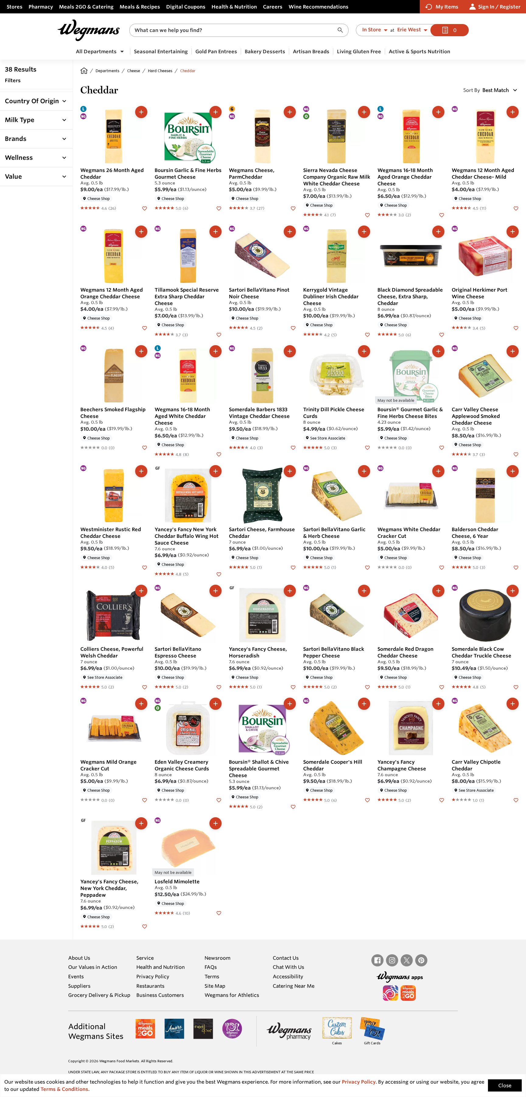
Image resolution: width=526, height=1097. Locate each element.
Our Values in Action (92, 967)
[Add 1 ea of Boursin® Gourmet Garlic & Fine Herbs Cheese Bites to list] (438, 351)
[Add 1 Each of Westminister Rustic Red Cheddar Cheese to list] (141, 471)
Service (145, 958)
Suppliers (79, 986)
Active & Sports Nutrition (419, 51)
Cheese (133, 70)
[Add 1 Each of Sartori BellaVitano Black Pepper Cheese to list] (364, 591)
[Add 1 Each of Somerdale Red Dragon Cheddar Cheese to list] (438, 591)
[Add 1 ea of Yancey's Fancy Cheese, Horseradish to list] (290, 591)
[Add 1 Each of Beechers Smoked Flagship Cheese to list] (141, 351)
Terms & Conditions (64, 1089)
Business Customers (160, 995)
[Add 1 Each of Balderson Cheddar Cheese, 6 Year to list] (513, 471)
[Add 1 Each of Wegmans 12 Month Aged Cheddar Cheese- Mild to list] (513, 112)
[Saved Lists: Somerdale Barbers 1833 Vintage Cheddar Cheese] (293, 447)
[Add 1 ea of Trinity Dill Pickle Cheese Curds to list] (364, 351)
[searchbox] (235, 30)
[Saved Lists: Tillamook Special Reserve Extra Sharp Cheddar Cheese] (219, 334)
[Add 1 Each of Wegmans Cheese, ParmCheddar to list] (290, 112)
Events (76, 976)
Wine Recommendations (319, 7)
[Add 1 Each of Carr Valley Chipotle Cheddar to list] (513, 704)
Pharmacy (41, 7)
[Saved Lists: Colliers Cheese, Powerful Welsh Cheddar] (144, 686)
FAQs (211, 967)
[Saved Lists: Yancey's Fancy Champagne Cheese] (441, 799)
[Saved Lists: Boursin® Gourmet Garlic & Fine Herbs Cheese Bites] (441, 447)
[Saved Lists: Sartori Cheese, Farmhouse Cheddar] (293, 567)
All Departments (96, 51)
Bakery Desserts (265, 51)
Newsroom (217, 958)
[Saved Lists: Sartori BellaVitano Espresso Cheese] (219, 686)
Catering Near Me (293, 986)
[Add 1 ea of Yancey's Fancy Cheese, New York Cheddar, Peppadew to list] (141, 823)
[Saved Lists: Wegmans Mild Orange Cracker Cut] (144, 799)
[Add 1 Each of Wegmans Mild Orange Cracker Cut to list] (141, 704)
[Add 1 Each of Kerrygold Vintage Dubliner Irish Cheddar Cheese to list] (364, 232)
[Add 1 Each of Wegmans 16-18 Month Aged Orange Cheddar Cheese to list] (438, 112)
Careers (272, 7)
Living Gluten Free (359, 51)
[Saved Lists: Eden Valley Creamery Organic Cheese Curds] (219, 799)
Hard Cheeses (160, 70)
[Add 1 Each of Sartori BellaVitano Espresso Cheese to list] (215, 591)
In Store (371, 30)
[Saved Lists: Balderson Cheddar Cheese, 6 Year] (516, 567)
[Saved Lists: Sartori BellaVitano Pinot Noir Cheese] (293, 327)
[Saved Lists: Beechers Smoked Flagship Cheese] (144, 447)
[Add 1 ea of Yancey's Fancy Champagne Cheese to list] (438, 704)
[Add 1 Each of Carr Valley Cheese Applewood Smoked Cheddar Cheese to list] (513, 351)
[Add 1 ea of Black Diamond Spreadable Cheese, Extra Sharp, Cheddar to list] (438, 232)
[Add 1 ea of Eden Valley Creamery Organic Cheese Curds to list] (215, 704)
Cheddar (187, 70)
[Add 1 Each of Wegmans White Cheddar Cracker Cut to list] (438, 471)
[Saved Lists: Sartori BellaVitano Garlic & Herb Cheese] (367, 567)
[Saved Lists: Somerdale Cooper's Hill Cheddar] (367, 799)
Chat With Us (288, 967)
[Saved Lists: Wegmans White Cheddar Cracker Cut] (441, 567)
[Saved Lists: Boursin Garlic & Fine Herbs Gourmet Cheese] (219, 208)
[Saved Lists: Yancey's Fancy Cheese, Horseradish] (293, 686)
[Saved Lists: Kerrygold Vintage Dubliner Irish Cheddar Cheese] (367, 334)
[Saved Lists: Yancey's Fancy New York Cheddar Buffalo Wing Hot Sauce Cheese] (219, 573)
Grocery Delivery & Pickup (99, 995)
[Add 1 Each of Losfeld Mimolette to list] (215, 823)
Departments (107, 70)
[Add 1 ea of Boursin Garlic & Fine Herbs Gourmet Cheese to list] (215, 112)
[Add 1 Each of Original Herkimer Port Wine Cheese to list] (513, 232)
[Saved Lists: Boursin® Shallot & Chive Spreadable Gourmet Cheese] (293, 806)
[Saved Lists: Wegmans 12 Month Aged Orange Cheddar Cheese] (144, 327)
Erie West (409, 30)
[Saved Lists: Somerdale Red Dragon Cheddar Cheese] (441, 686)
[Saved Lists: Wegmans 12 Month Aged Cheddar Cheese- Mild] (516, 208)
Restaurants (150, 986)
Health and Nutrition (160, 967)
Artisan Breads (311, 51)
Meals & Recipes (140, 7)
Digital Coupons (185, 7)
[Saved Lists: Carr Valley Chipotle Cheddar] (516, 799)
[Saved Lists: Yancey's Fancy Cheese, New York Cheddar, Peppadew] (144, 926)
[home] (84, 70)
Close (504, 1085)
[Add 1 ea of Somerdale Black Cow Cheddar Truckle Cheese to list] (513, 591)
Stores (15, 7)
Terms (212, 976)
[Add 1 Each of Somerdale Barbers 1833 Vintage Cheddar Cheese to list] (290, 351)
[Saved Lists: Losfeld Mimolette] (219, 913)
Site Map (215, 986)
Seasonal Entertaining (161, 51)
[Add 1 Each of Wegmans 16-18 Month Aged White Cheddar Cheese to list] (215, 351)
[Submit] (341, 30)
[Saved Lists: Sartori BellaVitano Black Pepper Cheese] (367, 686)
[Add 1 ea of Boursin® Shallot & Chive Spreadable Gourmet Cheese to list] (290, 704)
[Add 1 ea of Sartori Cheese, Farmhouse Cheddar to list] (290, 471)
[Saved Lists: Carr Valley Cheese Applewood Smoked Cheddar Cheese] (516, 454)
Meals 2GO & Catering (86, 7)
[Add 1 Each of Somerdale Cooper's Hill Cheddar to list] (364, 704)
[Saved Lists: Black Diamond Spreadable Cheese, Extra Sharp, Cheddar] (441, 334)
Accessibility (288, 976)
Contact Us (286, 958)
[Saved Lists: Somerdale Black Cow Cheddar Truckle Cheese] (516, 686)
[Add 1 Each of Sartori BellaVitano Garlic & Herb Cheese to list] (364, 471)
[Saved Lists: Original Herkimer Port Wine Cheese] (516, 327)
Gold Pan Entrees (216, 51)
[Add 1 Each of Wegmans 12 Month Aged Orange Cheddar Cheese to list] (141, 232)
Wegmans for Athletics (232, 995)
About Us (79, 958)
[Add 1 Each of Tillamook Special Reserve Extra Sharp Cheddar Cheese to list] (215, 232)
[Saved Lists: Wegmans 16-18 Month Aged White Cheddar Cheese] (219, 454)
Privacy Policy (152, 976)
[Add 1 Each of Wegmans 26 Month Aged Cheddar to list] (141, 112)
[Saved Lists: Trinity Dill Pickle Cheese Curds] (367, 447)
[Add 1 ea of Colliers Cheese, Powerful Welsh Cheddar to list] (141, 591)
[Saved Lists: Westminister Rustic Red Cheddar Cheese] (144, 567)
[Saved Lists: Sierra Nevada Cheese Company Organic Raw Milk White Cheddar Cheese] (367, 214)
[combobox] (239, 30)
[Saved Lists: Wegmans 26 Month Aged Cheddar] (144, 208)
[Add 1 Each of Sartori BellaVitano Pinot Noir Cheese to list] (290, 232)
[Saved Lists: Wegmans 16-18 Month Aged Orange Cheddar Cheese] (441, 214)
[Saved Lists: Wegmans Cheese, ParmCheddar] (293, 208)
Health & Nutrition (234, 7)
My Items (447, 7)
